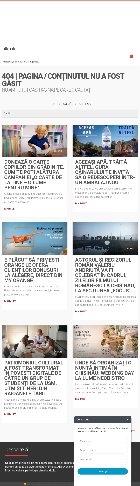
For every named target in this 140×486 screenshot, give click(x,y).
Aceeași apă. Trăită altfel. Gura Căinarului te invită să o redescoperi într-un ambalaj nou (105, 172)
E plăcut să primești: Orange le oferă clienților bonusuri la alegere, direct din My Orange (33, 270)
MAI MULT (10, 208)
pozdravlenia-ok (69, 484)
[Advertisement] (70, 24)
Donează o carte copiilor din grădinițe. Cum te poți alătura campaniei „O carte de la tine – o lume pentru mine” (34, 175)
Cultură (58, 352)
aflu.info (31, 484)
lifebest (49, 484)
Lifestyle (58, 151)
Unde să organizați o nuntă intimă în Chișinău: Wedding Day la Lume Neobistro (104, 370)
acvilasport (40, 484)
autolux (57, 484)
